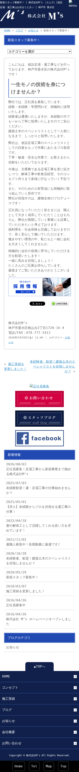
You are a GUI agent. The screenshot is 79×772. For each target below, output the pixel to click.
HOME (7, 30)
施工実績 (8, 699)
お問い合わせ (11, 743)
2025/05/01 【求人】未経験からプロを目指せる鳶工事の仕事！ (38, 507)
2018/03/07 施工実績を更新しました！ (25, 588)
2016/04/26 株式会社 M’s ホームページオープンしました (38, 619)
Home (19, 766)
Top (63, 766)
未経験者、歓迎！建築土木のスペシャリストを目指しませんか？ (52, 366)
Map (49, 766)
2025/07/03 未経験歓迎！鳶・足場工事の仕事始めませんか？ (38, 488)
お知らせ (33, 30)
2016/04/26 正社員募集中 (16, 602)
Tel (34, 766)
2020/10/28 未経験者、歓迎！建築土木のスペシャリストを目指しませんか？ (38, 558)
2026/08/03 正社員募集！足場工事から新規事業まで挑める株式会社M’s (38, 469)
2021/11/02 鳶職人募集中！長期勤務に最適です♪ (33, 542)
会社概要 (8, 732)
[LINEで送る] (60, 303)
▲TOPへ (39, 666)
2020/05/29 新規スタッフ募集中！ (22, 574)
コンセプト (10, 687)
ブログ (19, 30)
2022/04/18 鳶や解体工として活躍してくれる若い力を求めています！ (38, 525)
